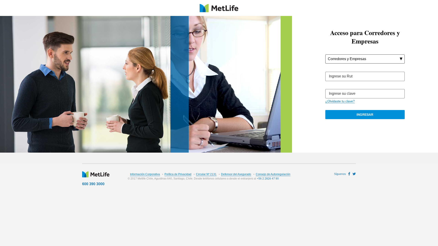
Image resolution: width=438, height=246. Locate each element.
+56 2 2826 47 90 (268, 178)
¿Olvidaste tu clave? (340, 101)
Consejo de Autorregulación (273, 174)
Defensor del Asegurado (236, 174)
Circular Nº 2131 (206, 174)
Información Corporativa (145, 174)
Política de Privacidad (177, 174)
